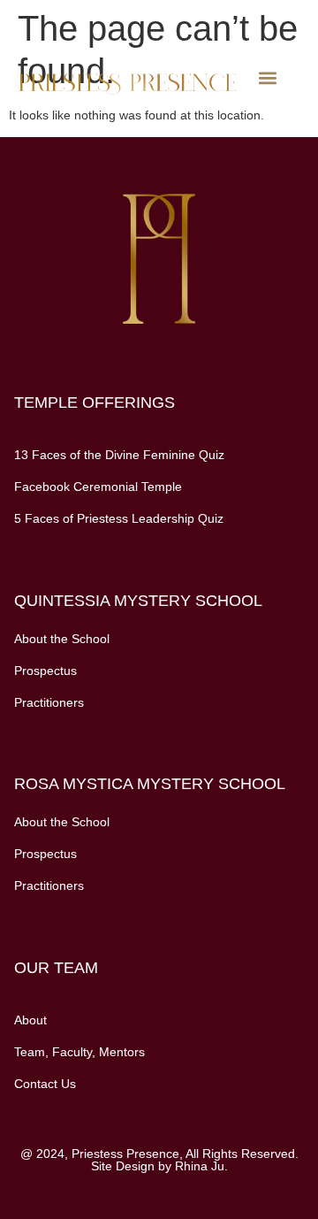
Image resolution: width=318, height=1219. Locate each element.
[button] (268, 78)
